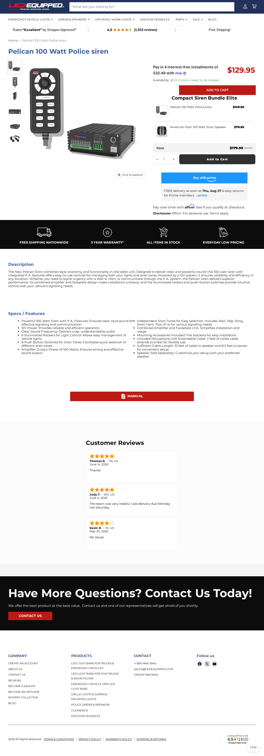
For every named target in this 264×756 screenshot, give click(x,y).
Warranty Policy (119, 739)
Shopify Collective (23, 697)
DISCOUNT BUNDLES (155, 19)
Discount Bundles (85, 716)
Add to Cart (217, 159)
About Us (15, 669)
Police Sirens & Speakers (90, 704)
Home (13, 40)
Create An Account (23, 663)
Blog (12, 703)
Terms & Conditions (59, 739)
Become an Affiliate (24, 691)
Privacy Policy (90, 739)
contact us (30, 616)
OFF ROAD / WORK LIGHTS (113, 19)
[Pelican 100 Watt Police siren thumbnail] (15, 67)
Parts (180, 19)
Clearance (79, 710)
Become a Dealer (21, 686)
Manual (135, 396)
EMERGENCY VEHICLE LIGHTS (29, 19)
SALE (196, 19)
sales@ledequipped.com (153, 669)
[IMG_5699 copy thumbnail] (15, 138)
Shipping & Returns (151, 739)
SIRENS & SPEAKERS (72, 19)
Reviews (14, 680)
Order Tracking (146, 674)
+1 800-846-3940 (145, 663)
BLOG (212, 19)
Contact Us (17, 674)
